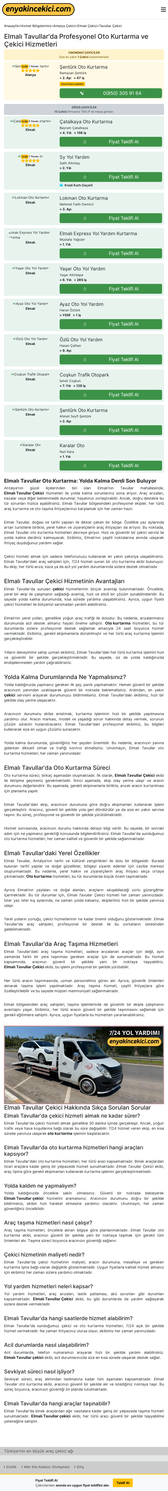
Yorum (34, 66)
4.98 (25, 66)
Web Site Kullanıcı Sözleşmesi (46, 1467)
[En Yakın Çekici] (38, 9)
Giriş (80, 1467)
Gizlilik (11, 1467)
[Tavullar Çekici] (84, 1065)
